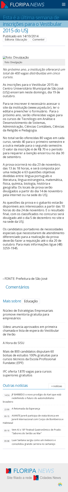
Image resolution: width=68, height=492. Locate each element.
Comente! (38, 39)
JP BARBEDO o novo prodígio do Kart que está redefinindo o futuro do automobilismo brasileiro (32, 398)
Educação (31, 301)
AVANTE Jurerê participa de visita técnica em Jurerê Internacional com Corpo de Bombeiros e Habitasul (33, 419)
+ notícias (56, 386)
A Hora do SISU (13, 343)
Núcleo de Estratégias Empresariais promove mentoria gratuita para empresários (28, 314)
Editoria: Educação (16, 39)
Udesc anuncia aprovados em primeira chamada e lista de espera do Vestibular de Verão (31, 330)
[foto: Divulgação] (34, 57)
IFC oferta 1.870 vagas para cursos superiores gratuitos (27, 373)
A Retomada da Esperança (26, 408)
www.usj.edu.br (39, 107)
